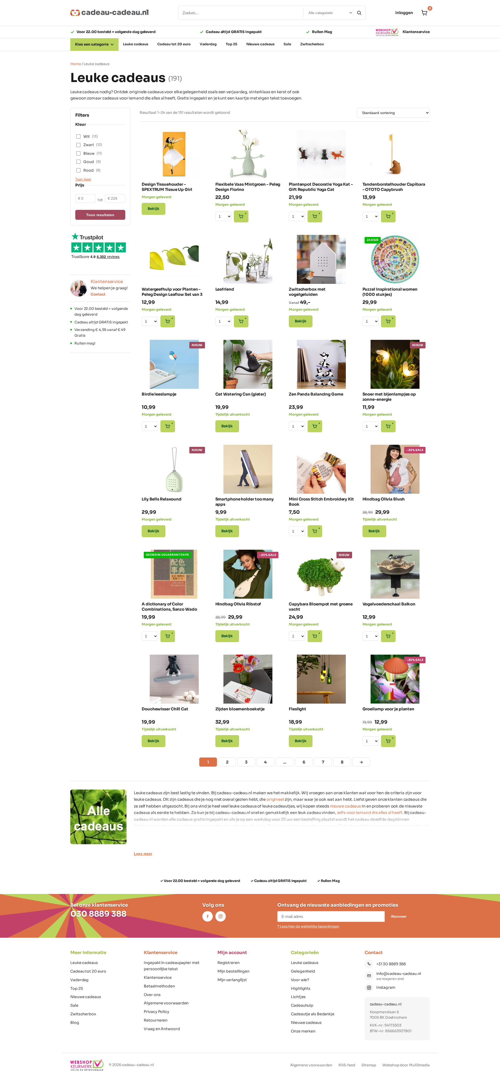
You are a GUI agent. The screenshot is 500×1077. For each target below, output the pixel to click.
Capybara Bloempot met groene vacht (321, 607)
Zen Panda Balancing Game (316, 394)
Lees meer (143, 853)
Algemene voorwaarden (166, 1003)
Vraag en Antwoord (162, 1028)
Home (75, 64)
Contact (98, 294)
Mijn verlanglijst (232, 980)
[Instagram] (220, 916)
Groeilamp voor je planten (388, 708)
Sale (74, 1005)
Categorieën (305, 952)
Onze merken (303, 1031)
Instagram (385, 987)
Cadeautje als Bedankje (312, 1014)
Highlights (300, 988)
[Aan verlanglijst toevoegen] (199, 170)
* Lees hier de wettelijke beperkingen (308, 926)
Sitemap (368, 1065)
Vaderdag (79, 980)
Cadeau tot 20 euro (88, 971)
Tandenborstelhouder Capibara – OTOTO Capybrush (393, 187)
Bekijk (153, 208)
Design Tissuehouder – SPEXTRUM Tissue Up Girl (167, 187)
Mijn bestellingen (233, 971)
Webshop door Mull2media (406, 1065)
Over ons (152, 994)
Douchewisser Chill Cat (165, 708)
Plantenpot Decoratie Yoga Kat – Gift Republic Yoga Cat (321, 187)
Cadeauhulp (302, 1005)
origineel (275, 799)
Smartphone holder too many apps (244, 502)
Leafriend (224, 289)
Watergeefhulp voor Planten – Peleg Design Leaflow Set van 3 (172, 292)
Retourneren (155, 1020)
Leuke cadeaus (84, 962)
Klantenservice (416, 32)
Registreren (228, 962)
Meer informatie (88, 952)
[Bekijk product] (149, 137)
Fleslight (297, 708)
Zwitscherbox (83, 1014)
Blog (74, 1022)
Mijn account (232, 952)
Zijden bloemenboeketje (240, 708)
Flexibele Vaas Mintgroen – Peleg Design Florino (247, 187)
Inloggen (404, 12)
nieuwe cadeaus (345, 806)
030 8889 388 (98, 914)
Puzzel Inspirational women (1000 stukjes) (389, 292)
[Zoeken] (359, 13)
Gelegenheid (303, 971)
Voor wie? (300, 980)
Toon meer (83, 179)
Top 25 (76, 988)
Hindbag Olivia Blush (383, 499)
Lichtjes (298, 996)
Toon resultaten (100, 215)
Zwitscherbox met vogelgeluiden (307, 292)
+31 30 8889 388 (391, 964)
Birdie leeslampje (159, 394)
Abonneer (399, 916)
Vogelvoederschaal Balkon (389, 604)
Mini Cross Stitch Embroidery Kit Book (321, 502)
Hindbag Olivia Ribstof (238, 604)
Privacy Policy (156, 1011)
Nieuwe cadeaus (85, 996)
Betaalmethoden (159, 986)
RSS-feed (347, 1065)
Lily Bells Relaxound (162, 499)
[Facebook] (207, 916)
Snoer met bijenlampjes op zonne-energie (389, 397)
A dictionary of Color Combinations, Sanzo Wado (169, 607)
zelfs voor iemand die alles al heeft (369, 812)
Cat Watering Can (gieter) (240, 394)
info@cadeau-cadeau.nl (398, 973)
